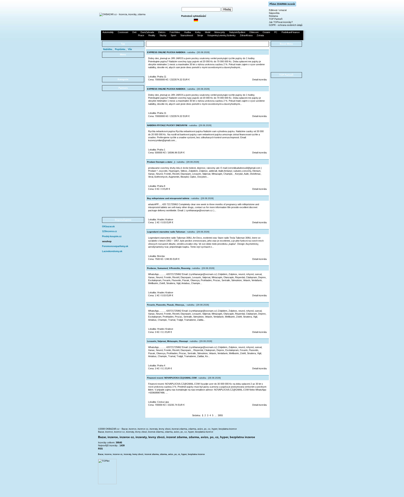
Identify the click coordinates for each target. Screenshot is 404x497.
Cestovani (123, 32)
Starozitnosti (186, 35)
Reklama (273, 16)
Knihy (198, 32)
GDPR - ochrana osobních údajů (285, 25)
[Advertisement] (202, 38)
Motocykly (219, 32)
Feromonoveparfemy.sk (115, 246)
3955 (220, 415)
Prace (141, 35)
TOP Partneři (275, 19)
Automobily (108, 32)
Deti (134, 32)
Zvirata (260, 35)
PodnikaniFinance (291, 32)
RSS (100, 448)
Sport (173, 35)
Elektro (161, 32)
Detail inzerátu (259, 79)
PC (275, 32)
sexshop (107, 241)
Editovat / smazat (278, 10)
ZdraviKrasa (246, 35)
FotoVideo (175, 32)
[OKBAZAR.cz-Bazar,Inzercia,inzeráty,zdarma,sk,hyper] (122, 14)
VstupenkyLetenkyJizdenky (221, 35)
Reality (151, 35)
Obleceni (253, 32)
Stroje (200, 35)
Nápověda (274, 13)
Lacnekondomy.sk (112, 251)
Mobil (207, 32)
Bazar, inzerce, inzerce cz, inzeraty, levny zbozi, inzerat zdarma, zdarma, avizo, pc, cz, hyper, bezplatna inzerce (155, 432)
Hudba (187, 32)
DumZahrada (147, 32)
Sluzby (162, 35)
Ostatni (266, 32)
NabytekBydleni (237, 32)
